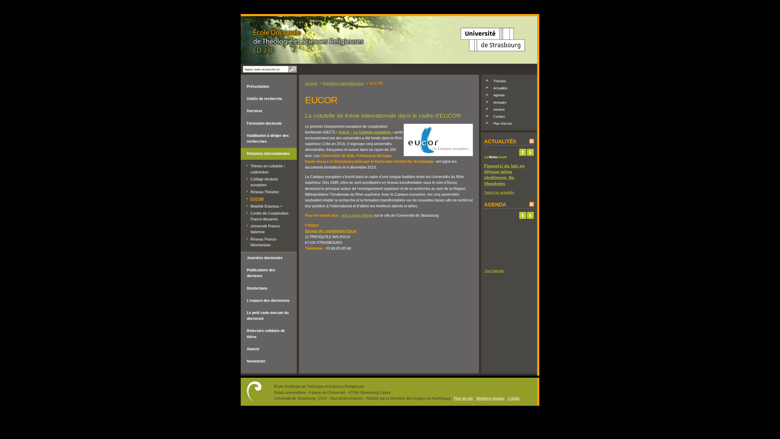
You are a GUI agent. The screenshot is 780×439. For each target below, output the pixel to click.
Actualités (500, 88)
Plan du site (463, 398)
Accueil (311, 83)
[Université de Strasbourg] (493, 53)
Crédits (513, 398)
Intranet (499, 109)
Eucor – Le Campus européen (365, 132)
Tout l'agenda (494, 271)
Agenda (499, 95)
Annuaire (499, 102)
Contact (499, 116)
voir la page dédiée (357, 215)
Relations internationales (343, 83)
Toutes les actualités (499, 192)
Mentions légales (490, 398)
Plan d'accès (502, 123)
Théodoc (499, 81)
